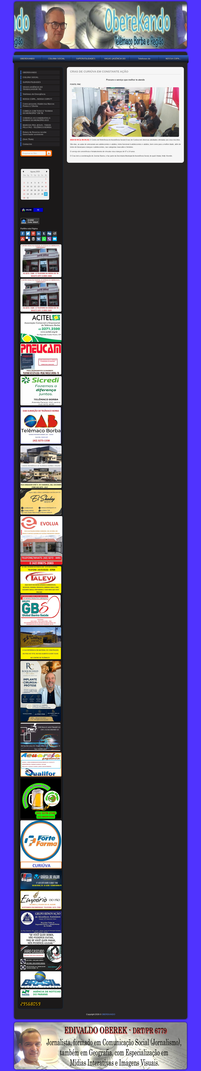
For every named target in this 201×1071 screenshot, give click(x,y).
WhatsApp (44, 239)
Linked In (38, 233)
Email (54, 239)
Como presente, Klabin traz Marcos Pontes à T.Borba (38, 105)
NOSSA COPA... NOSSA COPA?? (173, 59)
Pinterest (33, 233)
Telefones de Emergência (144, 59)
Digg (49, 233)
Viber (49, 239)
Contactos (27, 144)
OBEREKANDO (27, 59)
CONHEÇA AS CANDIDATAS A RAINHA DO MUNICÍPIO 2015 (36, 119)
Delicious (28, 239)
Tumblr (44, 233)
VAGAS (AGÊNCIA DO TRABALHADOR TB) (114, 59)
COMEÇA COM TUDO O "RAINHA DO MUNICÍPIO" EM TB (38, 112)
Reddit (54, 233)
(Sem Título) (28, 139)
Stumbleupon (22, 239)
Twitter (28, 233)
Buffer (33, 239)
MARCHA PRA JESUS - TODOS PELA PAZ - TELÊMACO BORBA (37, 126)
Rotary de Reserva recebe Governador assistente (34, 133)
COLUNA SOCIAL (56, 59)
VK (38, 239)
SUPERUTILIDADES (85, 59)
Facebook (22, 233)
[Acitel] (41, 341)
